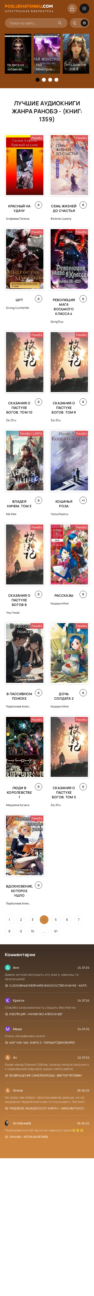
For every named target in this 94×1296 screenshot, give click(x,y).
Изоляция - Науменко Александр (35, 1014)
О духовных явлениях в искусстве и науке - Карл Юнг (49, 985)
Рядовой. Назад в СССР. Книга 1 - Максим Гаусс (46, 1108)
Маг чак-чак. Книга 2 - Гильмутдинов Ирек (42, 1043)
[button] (38, 80)
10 (32, 931)
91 (56, 931)
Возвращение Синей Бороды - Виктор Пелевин (45, 1075)
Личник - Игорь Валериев (28, 1137)
